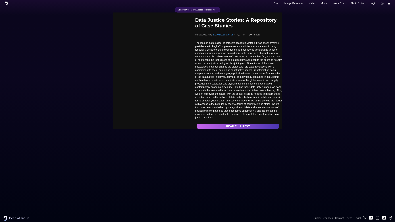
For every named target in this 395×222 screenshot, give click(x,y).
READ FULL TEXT (238, 126)
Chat (276, 3)
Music (324, 3)
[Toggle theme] (382, 3)
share (257, 34)
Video (312, 3)
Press (349, 218)
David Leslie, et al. (223, 34)
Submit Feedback (323, 218)
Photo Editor (358, 3)
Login (373, 3)
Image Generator (294, 3)
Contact (339, 218)
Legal (358, 218)
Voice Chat (339, 3)
